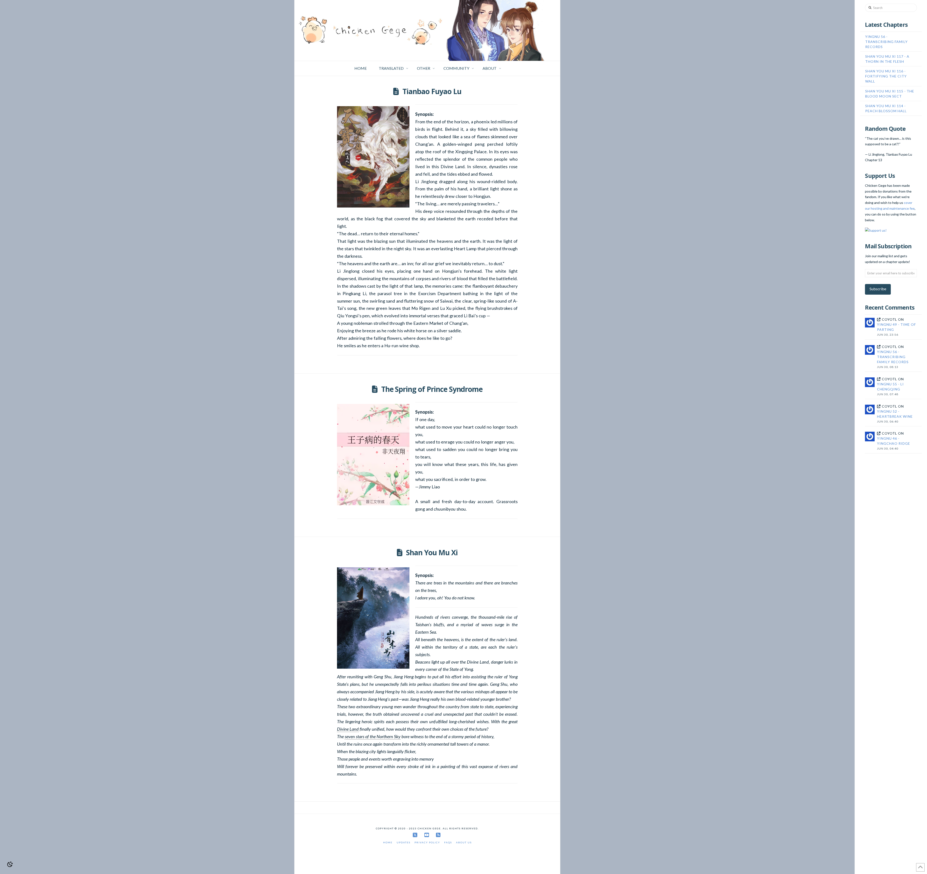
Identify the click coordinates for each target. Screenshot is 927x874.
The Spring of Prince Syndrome (432, 389)
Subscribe (878, 288)
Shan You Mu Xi (432, 552)
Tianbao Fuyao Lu (431, 91)
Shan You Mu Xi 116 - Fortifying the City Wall (886, 76)
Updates (403, 842)
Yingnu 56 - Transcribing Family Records (886, 42)
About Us (464, 842)
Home (388, 842)
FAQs (448, 842)
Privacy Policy (427, 842)
